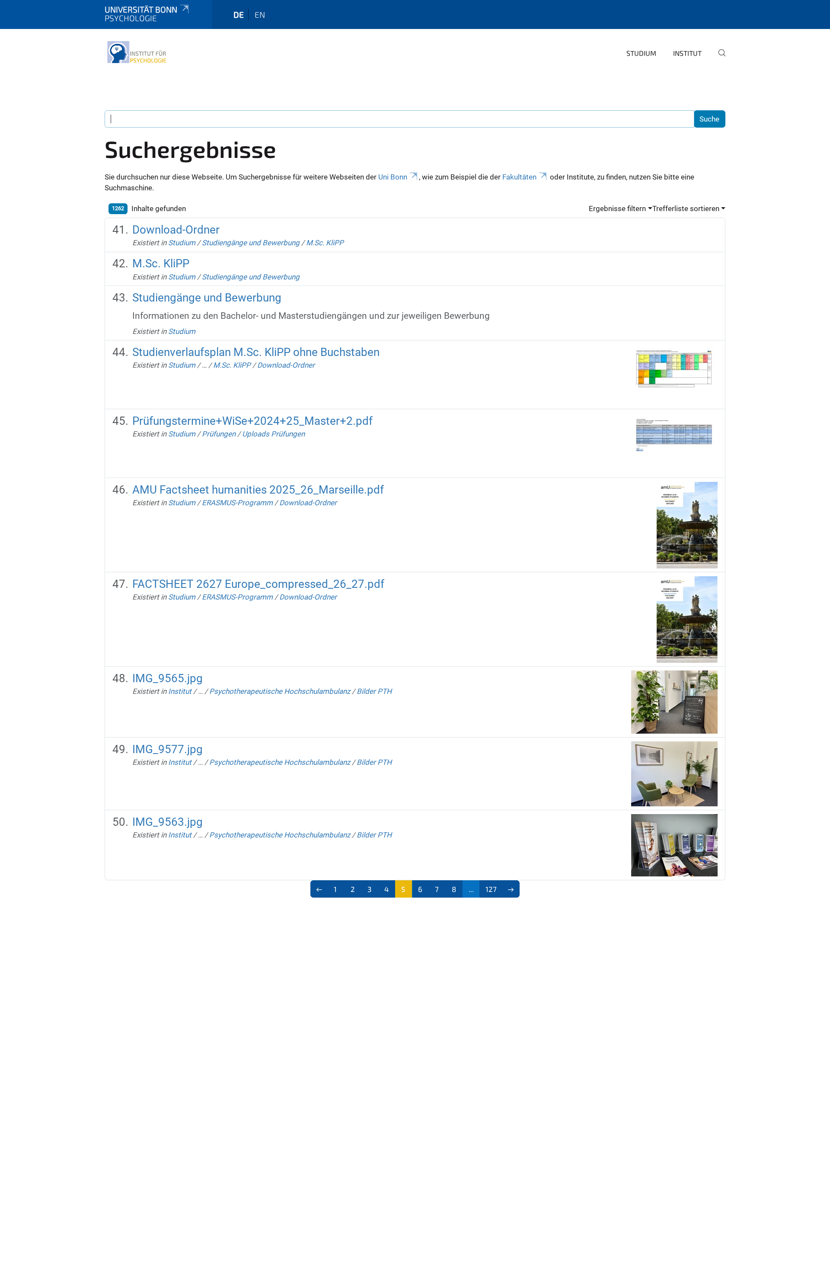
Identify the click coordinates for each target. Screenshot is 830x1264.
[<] (319, 889)
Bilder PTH (374, 691)
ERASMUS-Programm (237, 502)
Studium (641, 53)
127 (491, 889)
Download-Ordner (176, 229)
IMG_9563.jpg (167, 821)
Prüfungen (219, 434)
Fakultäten (519, 177)
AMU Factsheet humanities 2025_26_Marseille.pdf (258, 489)
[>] (511, 889)
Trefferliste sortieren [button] (685, 208)
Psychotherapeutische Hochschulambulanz (279, 691)
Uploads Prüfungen (273, 434)
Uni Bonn (392, 177)
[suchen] (718, 59)
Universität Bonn (141, 9)
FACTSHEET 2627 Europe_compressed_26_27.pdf (258, 583)
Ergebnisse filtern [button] (617, 208)
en (260, 14)
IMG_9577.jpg (167, 749)
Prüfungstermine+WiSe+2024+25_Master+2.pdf (252, 420)
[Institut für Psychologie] (136, 51)
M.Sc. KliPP (325, 242)
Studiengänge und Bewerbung (251, 242)
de (238, 14)
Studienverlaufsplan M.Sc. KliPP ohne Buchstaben (256, 352)
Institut (687, 53)
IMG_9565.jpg (167, 678)
